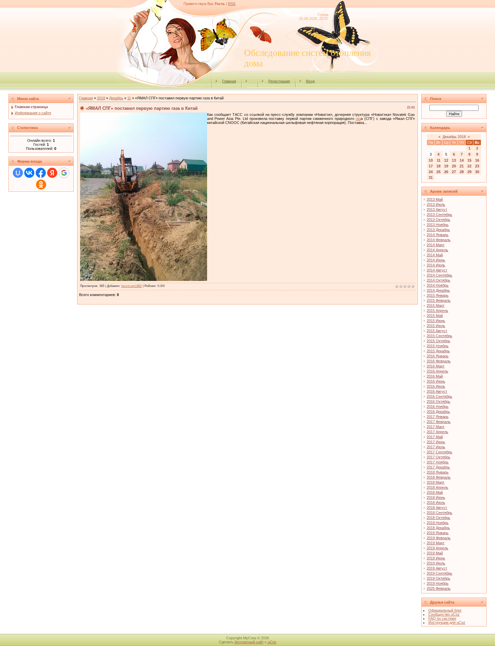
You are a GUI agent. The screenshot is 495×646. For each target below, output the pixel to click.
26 (446, 172)
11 (129, 98)
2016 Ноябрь (438, 407)
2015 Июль (436, 326)
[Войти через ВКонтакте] (29, 173)
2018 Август (437, 508)
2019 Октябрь (438, 578)
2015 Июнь (436, 321)
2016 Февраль (439, 361)
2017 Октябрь (438, 457)
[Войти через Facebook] (41, 173)
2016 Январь (438, 356)
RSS (231, 4)
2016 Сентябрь (439, 396)
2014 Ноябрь (438, 285)
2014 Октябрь (438, 280)
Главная (229, 81)
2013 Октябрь (438, 220)
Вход (310, 81)
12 (446, 160)
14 (462, 160)
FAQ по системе (442, 618)
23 (477, 166)
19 (446, 166)
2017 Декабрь (438, 467)
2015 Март (435, 305)
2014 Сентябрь (439, 275)
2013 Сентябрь (439, 215)
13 (454, 160)
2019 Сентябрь (439, 573)
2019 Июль (436, 563)
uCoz (272, 642)
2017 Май (435, 437)
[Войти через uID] (18, 173)
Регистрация (279, 81)
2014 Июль (436, 265)
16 (477, 160)
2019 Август (437, 568)
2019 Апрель (437, 548)
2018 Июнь (436, 497)
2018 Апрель (437, 487)
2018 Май (435, 492)
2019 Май (435, 553)
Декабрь (116, 98)
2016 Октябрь (438, 401)
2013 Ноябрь (438, 225)
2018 (101, 98)
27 (454, 172)
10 (431, 160)
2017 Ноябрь (438, 462)
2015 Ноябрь (438, 346)
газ (358, 119)
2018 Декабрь (438, 528)
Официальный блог (445, 610)
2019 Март (435, 543)
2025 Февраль (439, 588)
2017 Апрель (437, 432)
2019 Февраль (439, 538)
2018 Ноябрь (438, 523)
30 (477, 172)
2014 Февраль (439, 240)
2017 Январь (438, 417)
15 (469, 160)
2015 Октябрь (438, 341)
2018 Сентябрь (439, 513)
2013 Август (437, 209)
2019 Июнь (436, 558)
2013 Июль (436, 204)
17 (431, 166)
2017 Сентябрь (439, 452)
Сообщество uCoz (444, 614)
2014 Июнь (436, 260)
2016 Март (435, 366)
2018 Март (435, 482)
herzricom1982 (131, 286)
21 (462, 166)
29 (469, 172)
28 (462, 172)
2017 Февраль (439, 422)
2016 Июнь (436, 381)
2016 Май (435, 376)
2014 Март (435, 245)
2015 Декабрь (438, 351)
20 (454, 166)
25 (438, 172)
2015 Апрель (437, 311)
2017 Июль (436, 447)
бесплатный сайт (249, 642)
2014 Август (437, 270)
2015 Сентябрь (439, 336)
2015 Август (437, 331)
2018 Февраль (439, 477)
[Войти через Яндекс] (52, 173)
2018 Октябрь (438, 518)
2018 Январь (438, 472)
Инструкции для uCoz (446, 622)
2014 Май (435, 255)
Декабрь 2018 (454, 137)
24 (431, 172)
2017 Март (435, 427)
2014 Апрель (437, 250)
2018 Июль (436, 502)
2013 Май (435, 199)
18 (438, 166)
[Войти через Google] (64, 172)
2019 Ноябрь (438, 583)
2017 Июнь (436, 442)
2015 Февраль (439, 300)
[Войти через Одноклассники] (41, 185)
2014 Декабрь (438, 290)
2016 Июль (436, 386)
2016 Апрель (437, 371)
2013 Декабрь (438, 230)
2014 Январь (438, 235)
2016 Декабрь (438, 412)
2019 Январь (438, 533)
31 (431, 177)
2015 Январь (438, 295)
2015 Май (435, 316)
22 (469, 166)
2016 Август (437, 391)
